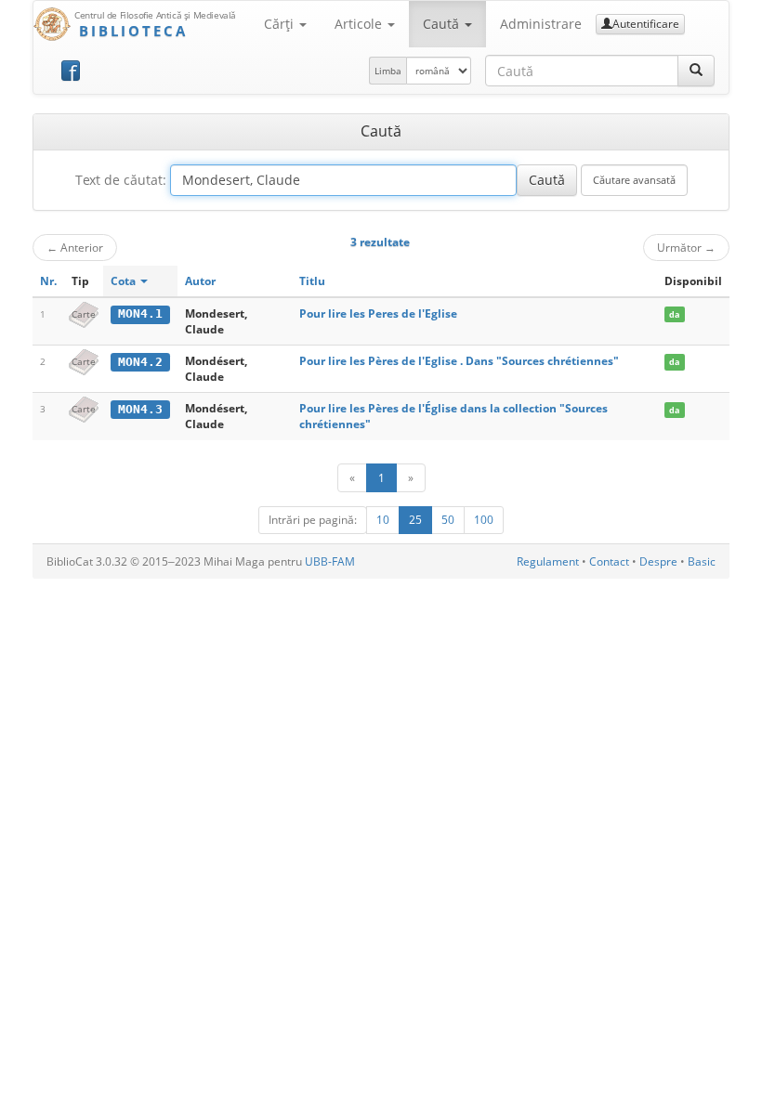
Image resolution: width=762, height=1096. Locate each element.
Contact (609, 561)
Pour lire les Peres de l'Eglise (378, 313)
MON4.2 (140, 362)
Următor (686, 247)
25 (415, 520)
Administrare (541, 24)
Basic (702, 561)
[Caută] (696, 70)
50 (447, 520)
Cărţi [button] (280, 24)
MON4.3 (140, 409)
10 (382, 520)
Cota (124, 281)
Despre (658, 561)
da (674, 314)
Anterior (74, 247)
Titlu (312, 281)
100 (483, 520)
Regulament (548, 561)
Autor (200, 281)
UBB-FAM (330, 561)
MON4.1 (140, 313)
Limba (387, 70)
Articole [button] (360, 24)
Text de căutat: (120, 180)
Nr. (48, 281)
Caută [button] (443, 24)
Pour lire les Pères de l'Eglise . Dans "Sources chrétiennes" (459, 361)
